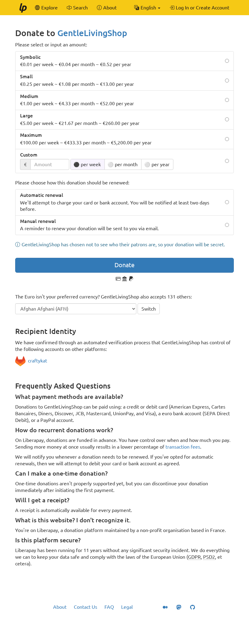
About (60, 607)
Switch (149, 309)
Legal (127, 607)
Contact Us (85, 607)
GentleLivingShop (92, 33)
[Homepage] (22, 7)
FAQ (109, 607)
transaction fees (182, 447)
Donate (124, 264)
